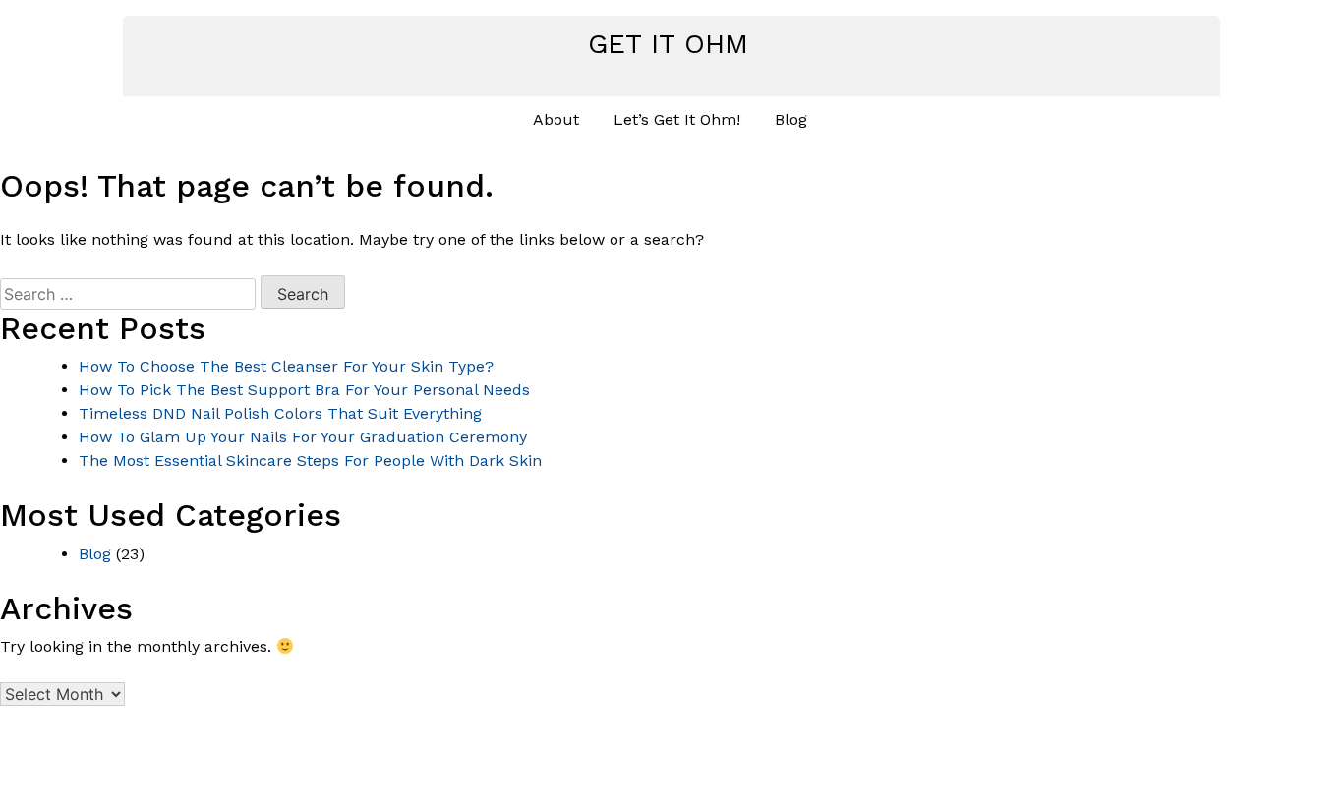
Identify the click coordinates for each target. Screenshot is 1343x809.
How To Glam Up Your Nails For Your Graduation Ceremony (303, 437)
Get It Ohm (668, 44)
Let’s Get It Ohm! (676, 119)
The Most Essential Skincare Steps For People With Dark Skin (310, 460)
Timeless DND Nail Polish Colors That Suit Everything (280, 413)
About (556, 119)
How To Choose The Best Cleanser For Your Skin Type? (286, 366)
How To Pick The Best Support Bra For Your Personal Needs (304, 389)
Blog (791, 119)
